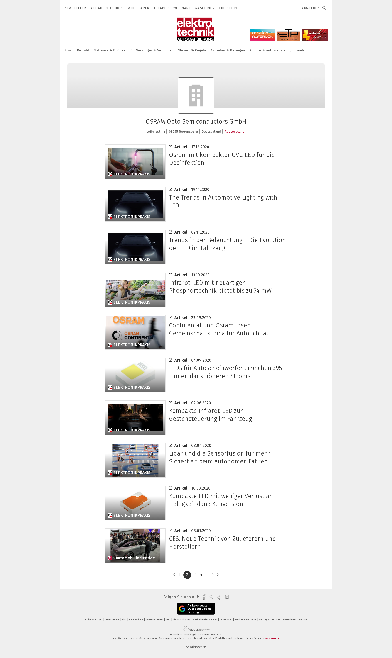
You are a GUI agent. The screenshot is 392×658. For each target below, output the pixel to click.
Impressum (226, 619)
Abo (124, 619)
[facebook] (203, 597)
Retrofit (83, 50)
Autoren (303, 619)
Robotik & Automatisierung (270, 50)
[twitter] (209, 597)
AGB (168, 619)
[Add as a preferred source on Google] (196, 609)
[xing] (217, 597)
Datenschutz (136, 619)
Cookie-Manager (93, 619)
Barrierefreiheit (155, 619)
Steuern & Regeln (192, 50)
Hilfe (254, 619)
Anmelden (311, 8)
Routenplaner (235, 131)
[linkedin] (225, 597)
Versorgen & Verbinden (154, 50)
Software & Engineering (113, 50)
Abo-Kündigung (182, 619)
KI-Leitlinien (290, 619)
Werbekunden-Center (205, 619)
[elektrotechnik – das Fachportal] (68, 50)
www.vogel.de (273, 638)
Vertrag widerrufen (270, 619)
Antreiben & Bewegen (227, 50)
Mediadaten (242, 619)
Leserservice (112, 619)
